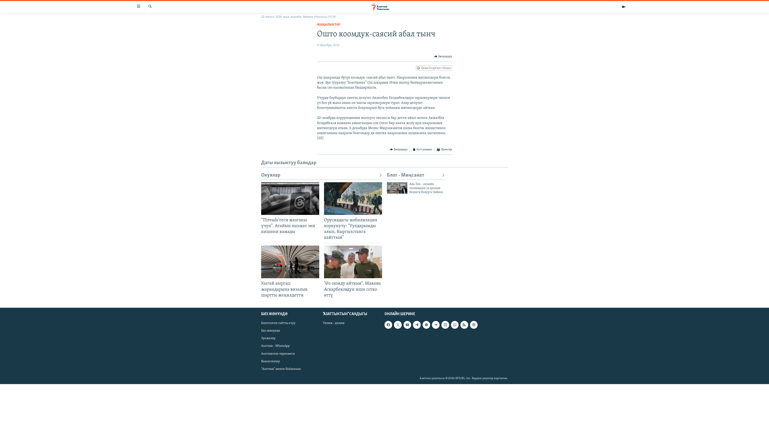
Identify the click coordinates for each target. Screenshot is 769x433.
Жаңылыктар (328, 25)
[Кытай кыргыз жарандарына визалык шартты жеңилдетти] (290, 262)
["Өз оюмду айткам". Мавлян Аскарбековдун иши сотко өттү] (353, 262)
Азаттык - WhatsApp (275, 346)
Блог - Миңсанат (405, 175)
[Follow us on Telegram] (417, 325)
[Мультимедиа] (624, 7)
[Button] (443, 56)
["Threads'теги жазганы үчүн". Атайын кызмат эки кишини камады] (290, 198)
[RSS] (464, 325)
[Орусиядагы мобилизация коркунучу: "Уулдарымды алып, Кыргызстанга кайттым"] (353, 198)
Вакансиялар (270, 361)
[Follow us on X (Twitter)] (398, 325)
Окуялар (270, 175)
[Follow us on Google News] (426, 325)
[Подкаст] (474, 325)
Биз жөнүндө (270, 330)
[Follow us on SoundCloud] (436, 325)
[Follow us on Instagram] (445, 325)
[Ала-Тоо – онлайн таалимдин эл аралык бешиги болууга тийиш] (397, 188)
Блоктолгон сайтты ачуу (278, 323)
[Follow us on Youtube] (407, 325)
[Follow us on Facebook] (388, 325)
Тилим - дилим (333, 323)
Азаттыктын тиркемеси (278, 353)
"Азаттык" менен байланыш (281, 368)
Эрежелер (268, 338)
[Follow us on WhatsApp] (455, 325)
